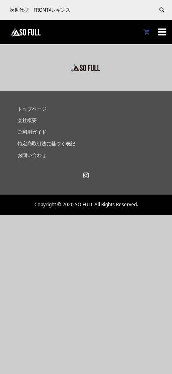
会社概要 (27, 120)
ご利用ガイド (32, 131)
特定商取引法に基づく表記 (46, 143)
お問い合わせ (32, 155)
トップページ (32, 109)
